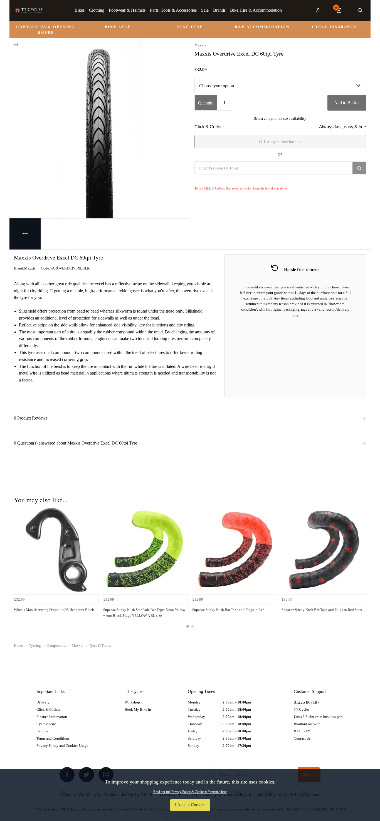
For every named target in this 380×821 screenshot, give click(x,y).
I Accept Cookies (190, 804)
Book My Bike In (138, 709)
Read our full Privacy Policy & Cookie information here (190, 791)
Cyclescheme (46, 724)
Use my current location (282, 142)
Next (361, 571)
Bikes (80, 10)
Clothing (96, 10)
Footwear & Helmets (127, 10)
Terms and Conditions (53, 738)
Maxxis (200, 45)
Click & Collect (48, 709)
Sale (205, 10)
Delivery (43, 702)
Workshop (132, 702)
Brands (219, 10)
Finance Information (51, 717)
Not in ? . (227, 180)
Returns (42, 731)
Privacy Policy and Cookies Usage (62, 745)
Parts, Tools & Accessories (173, 10)
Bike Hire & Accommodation (256, 10)
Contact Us (302, 738)
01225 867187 (306, 702)
